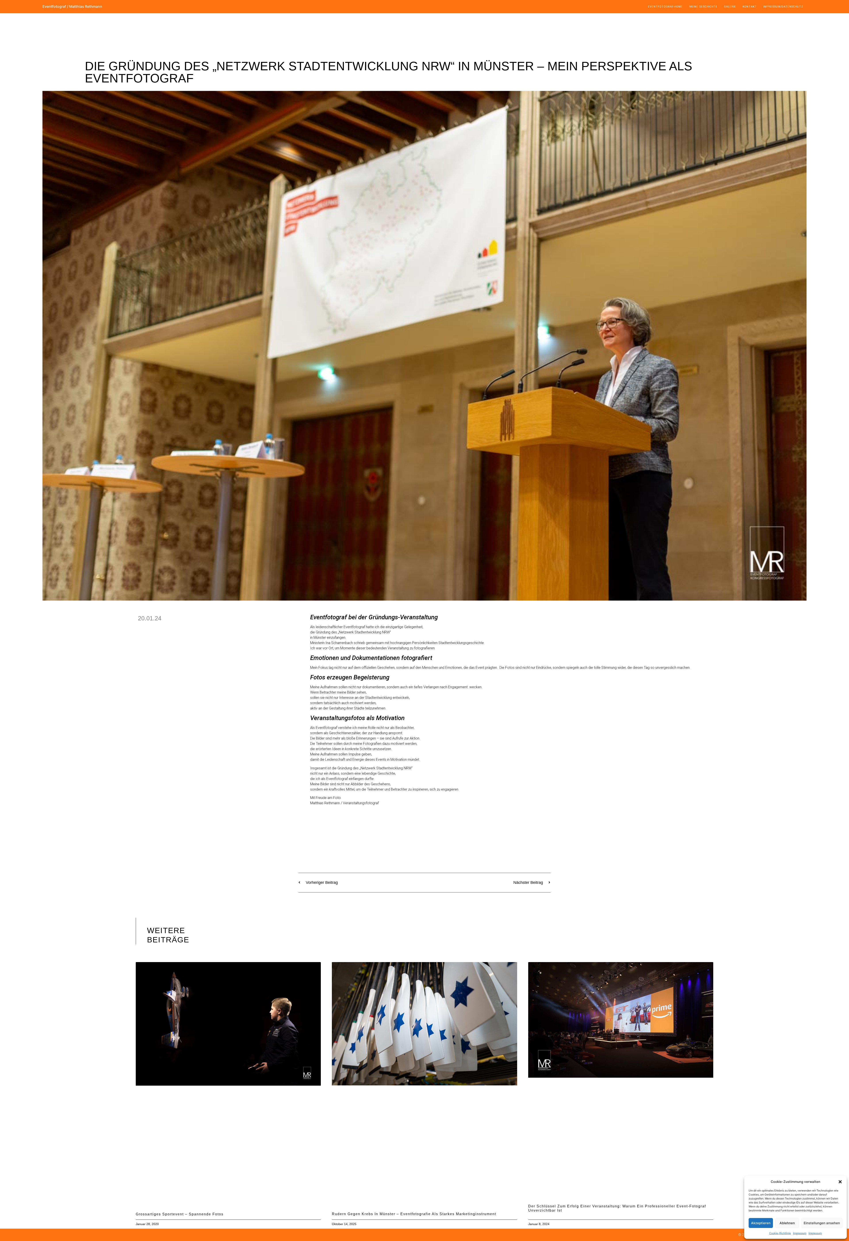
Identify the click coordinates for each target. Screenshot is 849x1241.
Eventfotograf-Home (665, 6)
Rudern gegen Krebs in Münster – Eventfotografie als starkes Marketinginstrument (414, 1214)
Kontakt (750, 6)
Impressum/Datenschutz (783, 6)
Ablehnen (787, 1223)
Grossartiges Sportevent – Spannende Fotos (180, 1214)
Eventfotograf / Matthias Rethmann (72, 6)
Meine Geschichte (703, 6)
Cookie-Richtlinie (780, 1233)
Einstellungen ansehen (822, 1223)
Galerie (730, 6)
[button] (840, 1182)
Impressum (799, 1233)
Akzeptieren (761, 1223)
